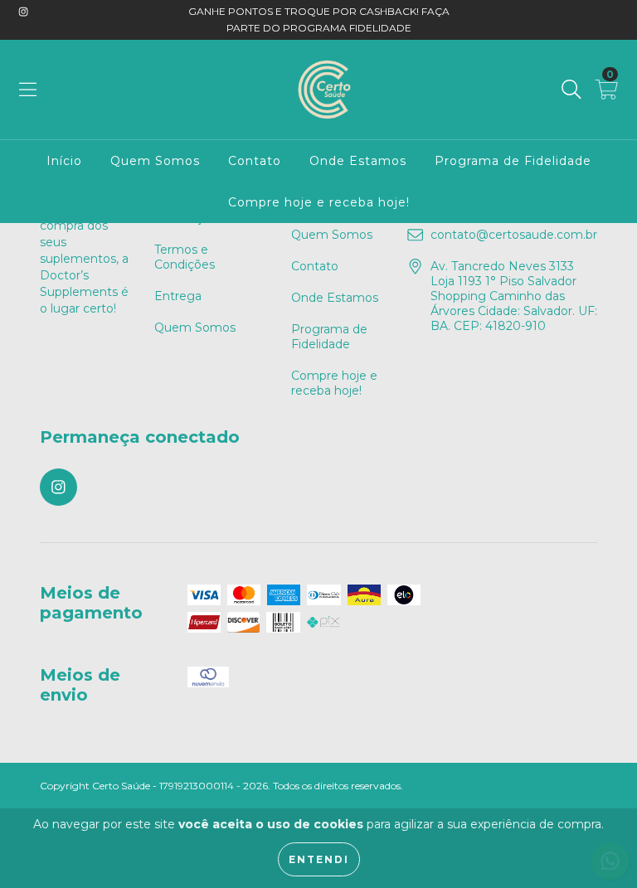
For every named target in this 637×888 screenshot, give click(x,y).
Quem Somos (155, 160)
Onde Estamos (357, 160)
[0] (607, 93)
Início (64, 160)
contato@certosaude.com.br (513, 234)
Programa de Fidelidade (513, 160)
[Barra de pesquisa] (571, 89)
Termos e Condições (184, 257)
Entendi (319, 859)
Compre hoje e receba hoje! (319, 202)
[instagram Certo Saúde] (23, 11)
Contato (254, 160)
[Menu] (27, 89)
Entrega (178, 296)
